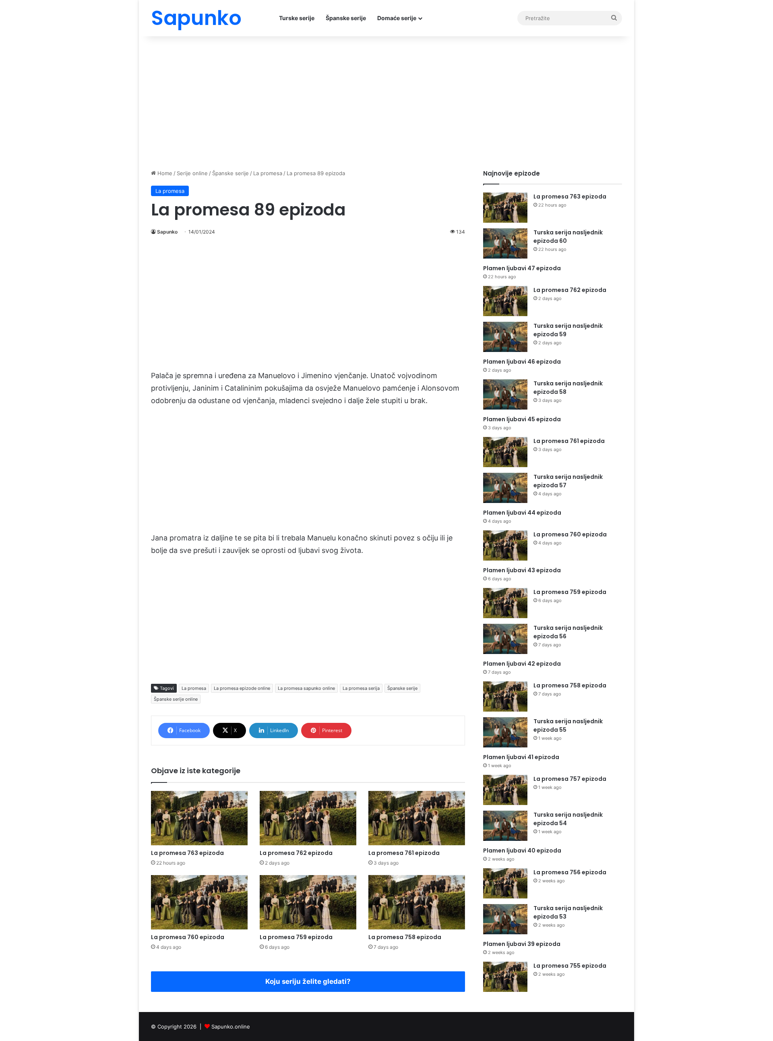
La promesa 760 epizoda (187, 937)
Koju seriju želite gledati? (308, 981)
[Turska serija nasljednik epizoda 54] (505, 826)
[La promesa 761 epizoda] (416, 818)
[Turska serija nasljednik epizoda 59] (505, 337)
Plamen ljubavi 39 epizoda (521, 944)
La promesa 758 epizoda (404, 937)
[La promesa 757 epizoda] (505, 790)
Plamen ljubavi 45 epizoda (522, 419)
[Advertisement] (386, 100)
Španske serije (346, 17)
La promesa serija (361, 688)
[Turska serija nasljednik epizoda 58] (505, 394)
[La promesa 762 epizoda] (308, 818)
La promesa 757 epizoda (569, 779)
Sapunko (167, 232)
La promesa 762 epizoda (296, 853)
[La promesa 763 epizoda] (199, 818)
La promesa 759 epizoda (296, 937)
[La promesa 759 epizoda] (308, 902)
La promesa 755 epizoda (569, 966)
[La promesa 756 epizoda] (505, 883)
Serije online (192, 173)
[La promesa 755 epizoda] (505, 977)
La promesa (267, 173)
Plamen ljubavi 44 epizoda (522, 513)
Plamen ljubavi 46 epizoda (522, 362)
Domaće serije (396, 17)
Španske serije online (176, 699)
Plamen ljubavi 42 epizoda (522, 664)
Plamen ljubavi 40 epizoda (522, 850)
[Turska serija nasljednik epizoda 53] (505, 919)
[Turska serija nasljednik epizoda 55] (505, 732)
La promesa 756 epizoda (569, 872)
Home (164, 173)
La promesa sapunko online (306, 688)
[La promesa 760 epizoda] (199, 902)
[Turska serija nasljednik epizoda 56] (505, 639)
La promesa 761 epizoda (404, 853)
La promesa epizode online (242, 688)
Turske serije (296, 17)
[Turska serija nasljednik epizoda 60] (505, 243)
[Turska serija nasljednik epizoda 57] (505, 488)
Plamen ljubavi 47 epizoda (522, 268)
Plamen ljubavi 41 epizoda (521, 757)
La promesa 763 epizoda (187, 853)
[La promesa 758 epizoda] (416, 902)
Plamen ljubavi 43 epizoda (522, 570)
